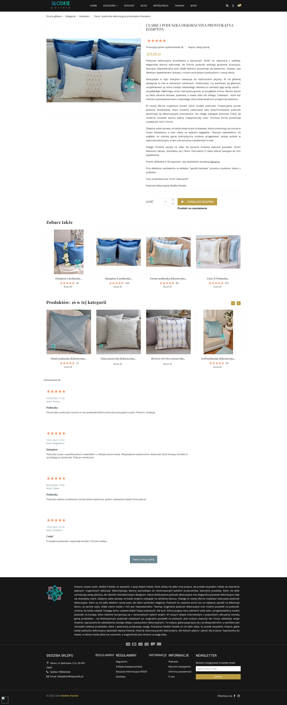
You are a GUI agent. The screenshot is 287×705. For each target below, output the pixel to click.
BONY (194, 5)
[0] (238, 5)
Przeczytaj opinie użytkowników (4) (165, 47)
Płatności (173, 661)
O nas (171, 677)
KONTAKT (129, 5)
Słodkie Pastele (69, 695)
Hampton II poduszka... (118, 278)
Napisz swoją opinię (199, 47)
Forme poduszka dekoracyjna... (168, 278)
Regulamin (121, 661)
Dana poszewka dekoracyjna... (118, 358)
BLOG (144, 5)
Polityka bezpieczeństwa (129, 667)
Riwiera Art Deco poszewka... (168, 358)
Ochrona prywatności (179, 672)
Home (93, 5)
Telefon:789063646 (59, 672)
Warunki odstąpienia (179, 667)
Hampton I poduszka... (68, 278)
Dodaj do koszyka (200, 202)
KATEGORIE (109, 5)
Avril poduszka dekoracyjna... (218, 358)
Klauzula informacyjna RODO (131, 672)
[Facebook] (234, 696)
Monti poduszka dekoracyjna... (69, 358)
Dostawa (120, 677)
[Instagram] (239, 696)
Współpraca (160, 5)
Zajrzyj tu (215, 161)
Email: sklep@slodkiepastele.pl (66, 676)
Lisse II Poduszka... (218, 278)
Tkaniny (179, 5)
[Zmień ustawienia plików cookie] (5, 700)
